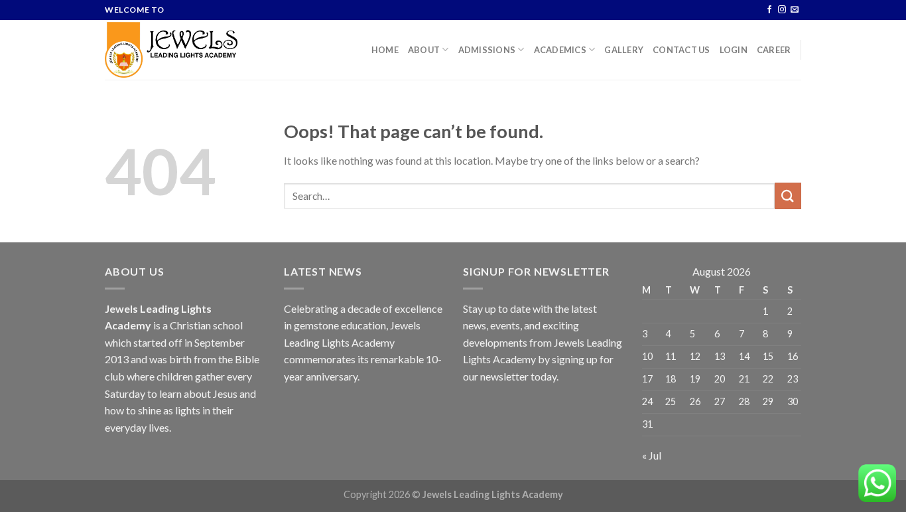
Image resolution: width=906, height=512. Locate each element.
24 (647, 401)
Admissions (487, 49)
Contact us (681, 49)
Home (385, 49)
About (424, 49)
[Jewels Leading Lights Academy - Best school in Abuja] (171, 50)
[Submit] (788, 196)
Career (774, 49)
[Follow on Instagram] (782, 10)
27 (719, 401)
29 (768, 401)
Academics (560, 49)
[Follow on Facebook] (769, 10)
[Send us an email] (795, 10)
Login (733, 49)
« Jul (651, 455)
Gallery (623, 49)
